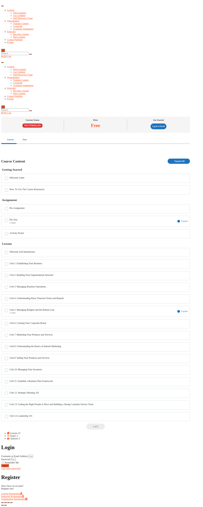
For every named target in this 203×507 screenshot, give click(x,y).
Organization (13, 21)
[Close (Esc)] (2, 502)
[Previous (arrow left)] (2, 505)
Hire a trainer (19, 37)
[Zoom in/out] (11, 502)
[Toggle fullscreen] (8, 502)
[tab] (9, 139)
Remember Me (11, 462)
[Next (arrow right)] (5, 505)
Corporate (17, 26)
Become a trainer (21, 34)
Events (10, 42)
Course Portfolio (15, 39)
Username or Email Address (14, 456)
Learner (10, 10)
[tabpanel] (95, 149)
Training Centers (21, 23)
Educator (11, 31)
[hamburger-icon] (2, 62)
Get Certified (19, 15)
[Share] (5, 502)
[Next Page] (102, 426)
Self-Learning (19, 13)
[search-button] (30, 54)
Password (5, 459)
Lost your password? (11, 468)
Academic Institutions (23, 29)
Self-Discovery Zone (23, 18)
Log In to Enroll (158, 126)
